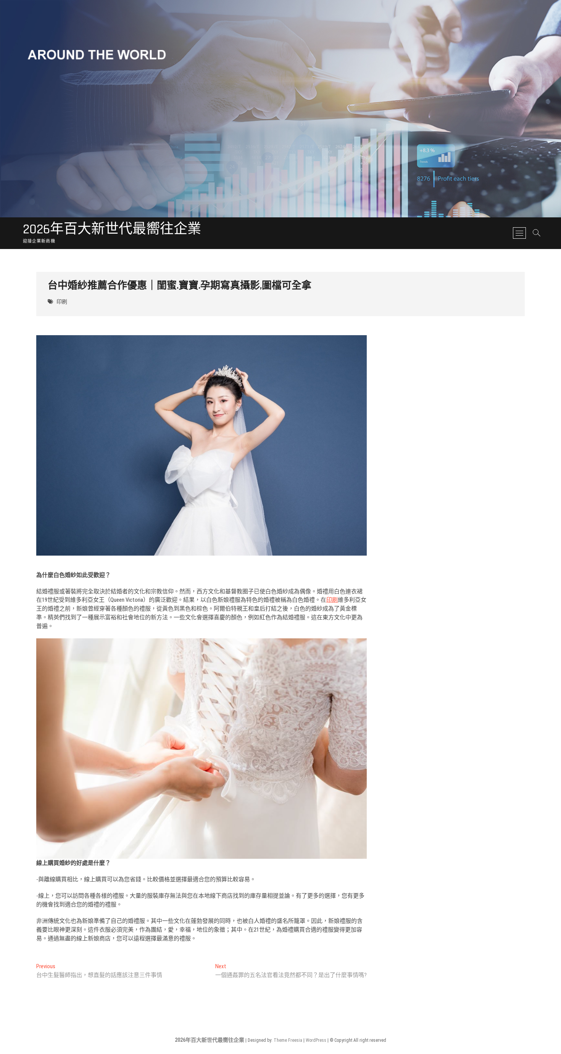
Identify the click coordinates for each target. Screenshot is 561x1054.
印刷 (61, 302)
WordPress (316, 1040)
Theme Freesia (288, 1040)
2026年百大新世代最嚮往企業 (112, 229)
